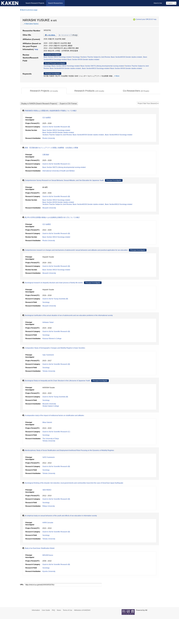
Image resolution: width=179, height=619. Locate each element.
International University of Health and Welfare (58, 171)
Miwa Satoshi (47, 422)
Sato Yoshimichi (48, 355)
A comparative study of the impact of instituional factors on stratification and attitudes (54, 415)
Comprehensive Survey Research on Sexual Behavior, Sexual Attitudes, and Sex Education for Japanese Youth (64, 180)
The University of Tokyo (50, 439)
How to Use (158, 3)
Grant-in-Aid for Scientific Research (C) (56, 164)
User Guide (46, 610)
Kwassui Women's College (51, 338)
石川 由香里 (46, 118)
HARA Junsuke (47, 523)
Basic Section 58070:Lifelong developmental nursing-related (102, 66)
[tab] (44, 91)
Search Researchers (55, 3)
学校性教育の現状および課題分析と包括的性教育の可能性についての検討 (51, 111)
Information (36, 610)
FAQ (53, 610)
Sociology (76, 57)
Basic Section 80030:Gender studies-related (83, 59)
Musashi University (49, 208)
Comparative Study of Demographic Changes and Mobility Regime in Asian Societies (55, 348)
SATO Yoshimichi (48, 457)
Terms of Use (67, 610)
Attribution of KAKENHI (82, 610)
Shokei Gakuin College (50, 406)
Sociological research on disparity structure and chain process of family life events (54, 283)
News (59, 610)
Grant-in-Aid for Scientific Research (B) (56, 127)
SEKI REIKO (46, 490)
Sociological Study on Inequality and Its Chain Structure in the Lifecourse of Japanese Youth (57, 381)
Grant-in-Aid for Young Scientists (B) (55, 299)
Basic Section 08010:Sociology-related (57, 57)
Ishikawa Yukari (48, 322)
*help (154, 19)
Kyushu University (48, 571)
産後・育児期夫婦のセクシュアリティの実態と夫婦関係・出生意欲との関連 (51, 148)
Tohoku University (48, 371)
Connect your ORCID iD (144, 19)
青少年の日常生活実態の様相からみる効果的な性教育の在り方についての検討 (52, 217)
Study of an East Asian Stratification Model (40, 548)
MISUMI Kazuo (47, 555)
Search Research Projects (35, 3)
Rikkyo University (48, 506)
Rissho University (48, 138)
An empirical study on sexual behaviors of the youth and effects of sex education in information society (61, 516)
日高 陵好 (45, 155)
